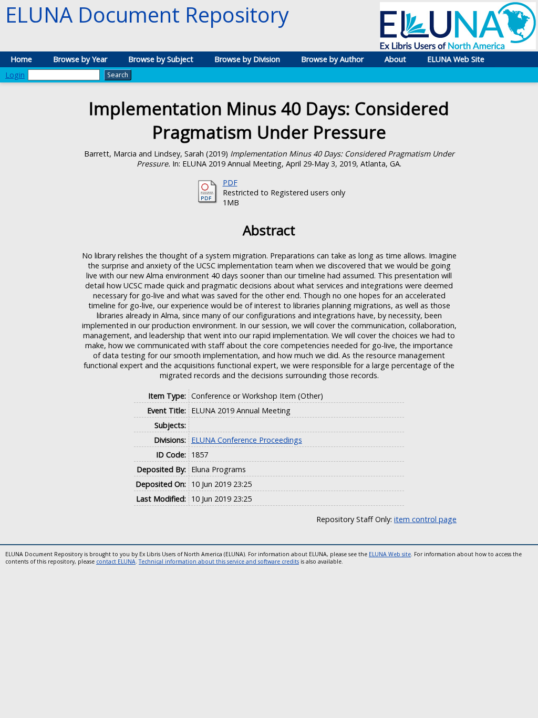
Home (21, 59)
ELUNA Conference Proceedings (246, 440)
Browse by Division (247, 59)
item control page (425, 519)
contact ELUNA (116, 561)
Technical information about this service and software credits (219, 561)
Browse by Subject (160, 59)
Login (15, 75)
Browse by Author (332, 59)
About (395, 59)
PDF (230, 183)
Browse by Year (80, 59)
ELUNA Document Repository (147, 14)
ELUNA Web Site (455, 59)
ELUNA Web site (390, 554)
